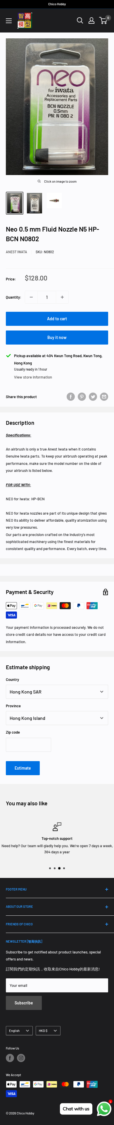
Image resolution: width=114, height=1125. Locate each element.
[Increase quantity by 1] (62, 297)
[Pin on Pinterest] (82, 397)
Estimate (23, 768)
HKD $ (43, 1030)
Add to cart (57, 318)
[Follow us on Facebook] (10, 1058)
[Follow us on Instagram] (21, 1058)
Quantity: (13, 297)
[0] (103, 20)
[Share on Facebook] (71, 397)
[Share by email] (104, 397)
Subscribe (24, 1002)
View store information (33, 377)
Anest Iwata (16, 252)
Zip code (13, 732)
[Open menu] (9, 20)
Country (12, 679)
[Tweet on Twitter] (93, 397)
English (14, 1030)
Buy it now (57, 337)
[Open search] (80, 20)
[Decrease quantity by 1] (31, 297)
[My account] (91, 20)
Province (13, 705)
